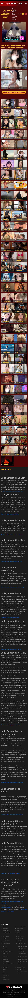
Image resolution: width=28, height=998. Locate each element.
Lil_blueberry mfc (21, 943)
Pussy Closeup (6, 933)
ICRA (17, 989)
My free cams (11, 911)
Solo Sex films (21, 936)
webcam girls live (21, 957)
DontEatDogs (5, 941)
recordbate (8, 907)
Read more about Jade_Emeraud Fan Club (11, 561)
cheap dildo (20, 949)
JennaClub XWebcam (22, 961)
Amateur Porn (20, 928)
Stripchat (3, 911)
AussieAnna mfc (6, 943)
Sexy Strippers (6, 967)
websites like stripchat (7, 951)
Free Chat (11, 725)
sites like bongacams (22, 959)
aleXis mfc (5, 948)
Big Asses (20, 963)
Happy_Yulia (5, 953)
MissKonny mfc (20, 965)
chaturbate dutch (21, 972)
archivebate (20, 906)
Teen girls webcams (7, 932)
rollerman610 (5, 956)
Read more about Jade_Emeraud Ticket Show (12, 814)
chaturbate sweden (22, 953)
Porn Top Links (20, 969)
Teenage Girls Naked (22, 956)
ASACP (13, 989)
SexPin (4, 969)
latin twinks (20, 938)
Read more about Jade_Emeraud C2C (10, 514)
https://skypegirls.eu (22, 941)
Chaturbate (24, 909)
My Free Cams (21, 951)
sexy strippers (6, 930)
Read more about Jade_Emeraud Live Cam (12, 491)
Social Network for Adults (8, 963)
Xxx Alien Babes (6, 965)
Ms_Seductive (6, 961)
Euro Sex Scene (6, 926)
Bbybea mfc (5, 928)
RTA (11, 989)
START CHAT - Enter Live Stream (14, 92)
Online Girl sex (6, 980)
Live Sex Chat (5, 972)
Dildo (10, 617)
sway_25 (19, 930)
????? (4, 977)
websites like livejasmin (22, 926)
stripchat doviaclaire (22, 946)
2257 (4, 971)
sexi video (5, 946)
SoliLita (4, 938)
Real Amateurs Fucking (22, 971)
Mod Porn (19, 932)
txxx (18, 933)
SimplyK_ (4, 949)
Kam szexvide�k (20, 967)
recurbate (2, 472)
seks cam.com (6, 975)
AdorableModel (6, 959)
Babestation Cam (6, 979)
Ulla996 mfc (20, 940)
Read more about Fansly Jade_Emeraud (10, 873)
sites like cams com (7, 940)
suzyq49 (4, 957)
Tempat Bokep (6, 936)
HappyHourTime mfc (22, 948)
